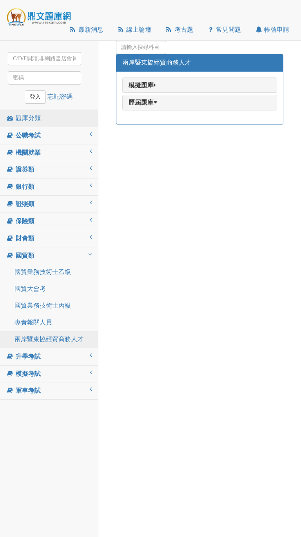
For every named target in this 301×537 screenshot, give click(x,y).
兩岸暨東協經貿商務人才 (49, 339)
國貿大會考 (30, 288)
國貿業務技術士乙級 (43, 271)
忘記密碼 (60, 96)
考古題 (183, 29)
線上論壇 (138, 29)
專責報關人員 (33, 322)
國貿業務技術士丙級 (43, 305)
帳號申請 (276, 29)
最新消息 (90, 29)
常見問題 (227, 29)
